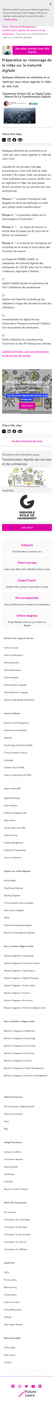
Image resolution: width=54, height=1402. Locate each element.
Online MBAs (10, 880)
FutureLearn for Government (17, 1234)
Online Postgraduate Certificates (19, 699)
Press (6, 1121)
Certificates (9, 1174)
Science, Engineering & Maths (18, 775)
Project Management (13, 842)
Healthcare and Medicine (15, 730)
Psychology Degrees (13, 888)
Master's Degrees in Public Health (19, 985)
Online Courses (11, 647)
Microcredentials (11, 662)
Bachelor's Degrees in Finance (18, 1060)
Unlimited (8, 1181)
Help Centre (9, 1355)
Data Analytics (10, 805)
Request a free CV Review (16, 1189)
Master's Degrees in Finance (17, 993)
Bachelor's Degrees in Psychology (19, 1038)
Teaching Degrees (12, 895)
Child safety (9, 1347)
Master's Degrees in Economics (18, 1000)
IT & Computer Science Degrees (18, 903)
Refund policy (10, 1287)
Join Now (27, 527)
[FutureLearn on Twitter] (26, 1386)
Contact (7, 1362)
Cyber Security (11, 835)
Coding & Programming (15, 850)
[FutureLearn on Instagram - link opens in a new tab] (19, 1386)
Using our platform (13, 1152)
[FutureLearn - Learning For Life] (27, 1393)
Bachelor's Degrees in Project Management (24, 1068)
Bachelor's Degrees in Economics (19, 1053)
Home (5, 26)
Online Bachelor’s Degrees (16, 692)
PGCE (6, 917)
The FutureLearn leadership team (19, 1106)
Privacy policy (10, 1279)
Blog (6, 1128)
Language (8, 760)
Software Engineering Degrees (18, 925)
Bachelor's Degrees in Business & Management (25, 1075)
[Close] (50, 4)
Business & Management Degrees (19, 932)
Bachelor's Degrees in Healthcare (19, 1031)
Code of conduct (12, 1302)
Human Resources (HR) (14, 827)
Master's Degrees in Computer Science (22, 963)
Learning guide (11, 1166)
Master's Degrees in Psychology (19, 955)
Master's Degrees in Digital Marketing (21, 978)
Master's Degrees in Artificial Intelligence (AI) (25, 1007)
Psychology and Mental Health (18, 745)
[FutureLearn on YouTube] (33, 1386)
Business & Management (22, 26)
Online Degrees (11, 677)
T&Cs (6, 1272)
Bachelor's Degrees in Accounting (19, 1045)
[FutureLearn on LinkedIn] (39, 1386)
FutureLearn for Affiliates (15, 1249)
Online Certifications (13, 655)
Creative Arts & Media (14, 767)
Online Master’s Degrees (15, 685)
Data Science (10, 820)
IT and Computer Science (15, 752)
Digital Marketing (12, 798)
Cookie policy (10, 1294)
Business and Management (16, 723)
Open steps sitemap (13, 1324)
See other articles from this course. (32, 50)
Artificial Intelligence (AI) (15, 813)
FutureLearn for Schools (15, 1242)
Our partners (10, 1212)
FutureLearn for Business (15, 1227)
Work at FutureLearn (13, 1114)
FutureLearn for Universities (17, 1219)
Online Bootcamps (12, 670)
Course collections (12, 857)
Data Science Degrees (14, 910)
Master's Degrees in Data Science (19, 970)
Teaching (8, 737)
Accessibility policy (13, 1309)
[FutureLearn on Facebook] (13, 1386)
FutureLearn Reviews (13, 1159)
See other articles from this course (27, 441)
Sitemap (7, 1317)
